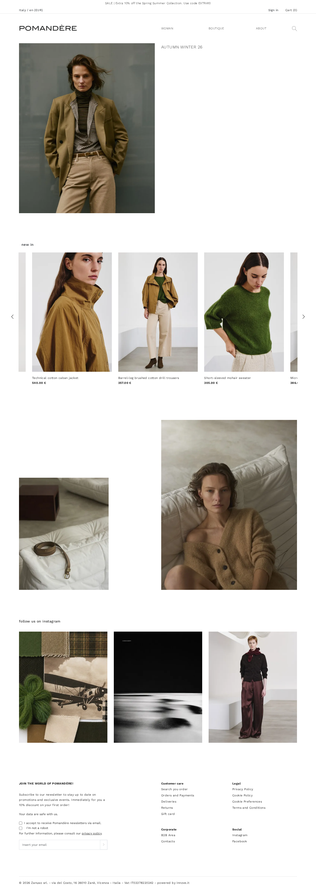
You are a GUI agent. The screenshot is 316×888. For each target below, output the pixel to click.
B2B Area (168, 835)
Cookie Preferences (247, 801)
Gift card (168, 814)
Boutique (216, 28)
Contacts (168, 841)
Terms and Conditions (248, 807)
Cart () (291, 10)
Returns (167, 807)
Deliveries (168, 801)
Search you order (174, 789)
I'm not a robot (37, 828)
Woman (167, 28)
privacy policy (91, 833)
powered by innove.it (173, 883)
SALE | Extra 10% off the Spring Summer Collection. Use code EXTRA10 (158, 3)
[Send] (103, 845)
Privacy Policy (242, 789)
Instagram (240, 835)
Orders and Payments (177, 795)
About (261, 28)
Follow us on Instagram (39, 621)
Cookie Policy (242, 795)
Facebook (239, 841)
